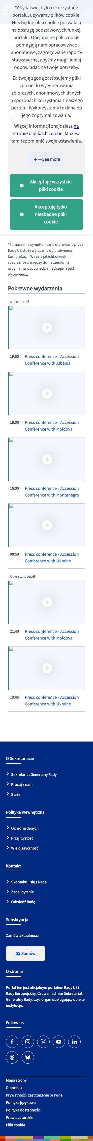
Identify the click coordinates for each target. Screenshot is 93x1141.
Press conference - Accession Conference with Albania (52, 359)
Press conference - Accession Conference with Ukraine (52, 557)
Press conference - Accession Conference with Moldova (52, 425)
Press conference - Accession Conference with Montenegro (52, 491)
